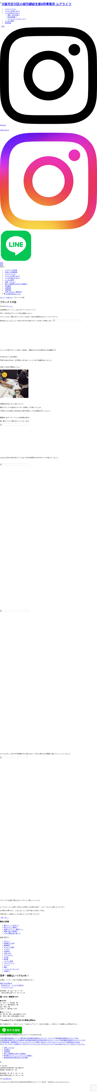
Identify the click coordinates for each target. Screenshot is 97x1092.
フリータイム (8, 955)
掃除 (5, 967)
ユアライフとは (10, 9)
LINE (3, 26)
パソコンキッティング (11, 969)
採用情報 (8, 23)
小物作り (7, 971)
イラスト (7, 949)
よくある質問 (9, 21)
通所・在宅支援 (13, 15)
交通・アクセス (10, 282)
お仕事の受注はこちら (13, 294)
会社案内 (8, 286)
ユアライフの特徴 (11, 270)
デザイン (7, 941)
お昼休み (7, 951)
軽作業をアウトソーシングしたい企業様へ (18, 1055)
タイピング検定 (9, 947)
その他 (6, 957)
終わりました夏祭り (10, 927)
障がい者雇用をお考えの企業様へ (16, 284)
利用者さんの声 (9, 943)
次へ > (7, 917)
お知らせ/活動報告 (11, 272)
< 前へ (2, 917)
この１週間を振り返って (12, 933)
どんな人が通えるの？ (12, 11)
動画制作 (7, 945)
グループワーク (9, 963)
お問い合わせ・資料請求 (13, 292)
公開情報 (8, 288)
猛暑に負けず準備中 (10, 931)
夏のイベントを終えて (11, 925)
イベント (10, 306)
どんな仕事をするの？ (12, 13)
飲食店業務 (12, 17)
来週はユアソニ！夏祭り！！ (13, 929)
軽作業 (6, 959)
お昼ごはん (7, 953)
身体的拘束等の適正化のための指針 (16, 1057)
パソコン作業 (8, 961)
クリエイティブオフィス (16, 19)
